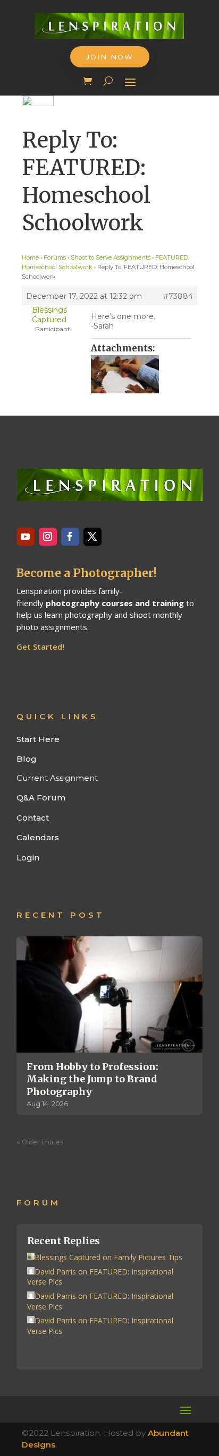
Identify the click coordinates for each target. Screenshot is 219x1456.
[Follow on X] (92, 537)
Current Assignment (57, 778)
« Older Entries (40, 1142)
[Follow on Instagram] (48, 537)
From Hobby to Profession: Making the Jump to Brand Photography (92, 1079)
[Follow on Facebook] (70, 537)
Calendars (37, 837)
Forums (55, 257)
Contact (32, 818)
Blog (26, 759)
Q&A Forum (40, 797)
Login (27, 857)
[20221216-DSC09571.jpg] (141, 374)
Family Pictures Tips (148, 1257)
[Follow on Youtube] (25, 537)
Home (30, 257)
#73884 (178, 296)
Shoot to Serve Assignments (110, 257)
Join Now (109, 57)
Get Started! (40, 646)
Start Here (38, 739)
